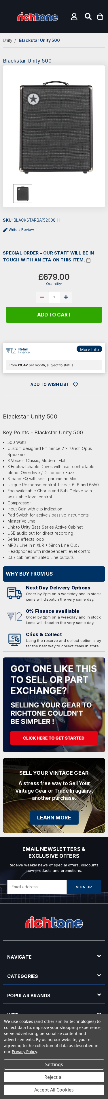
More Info (89, 349)
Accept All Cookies (54, 1090)
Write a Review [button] (21, 229)
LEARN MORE (54, 818)
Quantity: (54, 283)
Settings (54, 1064)
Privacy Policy (24, 1051)
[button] (75, 16)
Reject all (54, 1077)
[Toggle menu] (7, 16)
